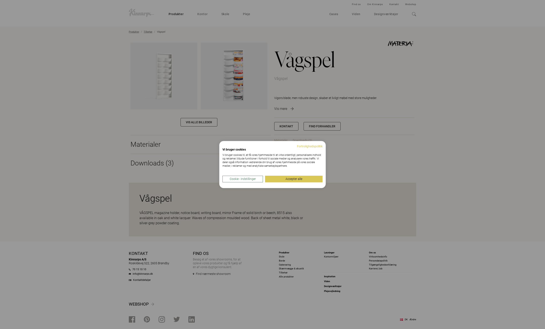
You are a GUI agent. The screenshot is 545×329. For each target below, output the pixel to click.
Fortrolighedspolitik (310, 146)
